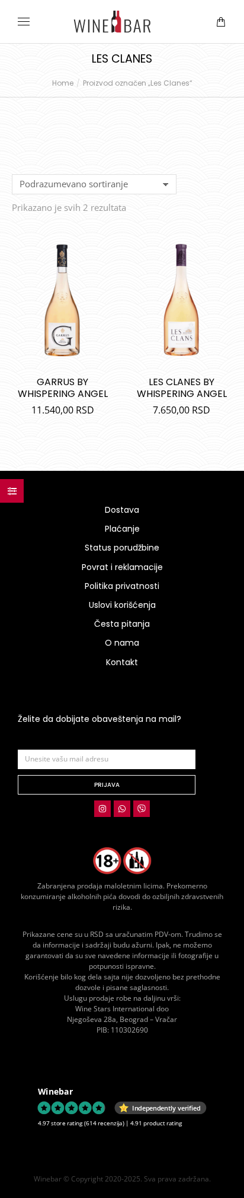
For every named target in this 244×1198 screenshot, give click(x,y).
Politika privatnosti (122, 586)
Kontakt (122, 662)
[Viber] (141, 808)
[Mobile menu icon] (23, 21)
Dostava (122, 510)
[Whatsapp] (122, 808)
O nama (122, 643)
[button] (175, 9)
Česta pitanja (122, 624)
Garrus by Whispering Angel (63, 388)
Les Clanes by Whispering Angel (182, 388)
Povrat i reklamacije (122, 567)
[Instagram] (102, 808)
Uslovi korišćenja (122, 605)
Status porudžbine (122, 548)
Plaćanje (122, 529)
